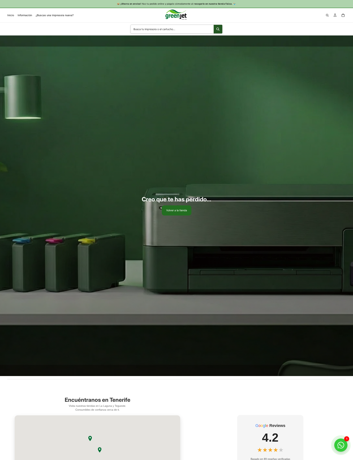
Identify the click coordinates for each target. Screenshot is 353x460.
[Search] (218, 29)
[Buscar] (327, 15)
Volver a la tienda (176, 210)
